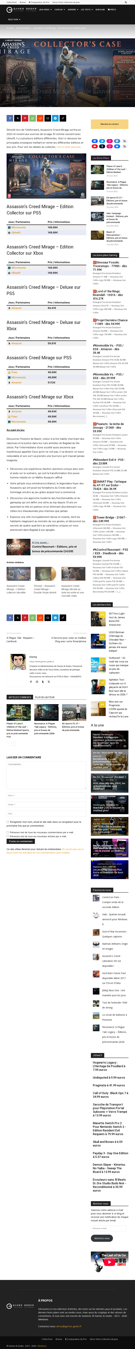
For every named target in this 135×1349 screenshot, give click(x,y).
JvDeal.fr (97, 1055)
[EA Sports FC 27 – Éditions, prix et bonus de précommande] (74, 712)
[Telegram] (55, 118)
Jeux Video (44, 9)
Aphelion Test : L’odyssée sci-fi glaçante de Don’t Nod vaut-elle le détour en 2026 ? (118, 687)
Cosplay (58, 9)
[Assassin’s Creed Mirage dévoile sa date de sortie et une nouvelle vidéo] (73, 574)
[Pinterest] (25, 118)
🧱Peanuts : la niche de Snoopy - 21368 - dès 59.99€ (108, 427)
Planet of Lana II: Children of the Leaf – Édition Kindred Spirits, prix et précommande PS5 (18, 730)
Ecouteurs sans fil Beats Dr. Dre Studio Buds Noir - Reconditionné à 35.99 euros (109, 1185)
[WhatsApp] (32, 118)
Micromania (19, 227)
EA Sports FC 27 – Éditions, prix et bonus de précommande (73, 726)
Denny (13, 106)
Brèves (23, 2)
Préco (113, 9)
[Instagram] (38, 682)
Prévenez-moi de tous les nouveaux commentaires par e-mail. (42, 832)
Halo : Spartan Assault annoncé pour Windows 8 (114, 919)
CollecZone (12, 2)
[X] (17, 118)
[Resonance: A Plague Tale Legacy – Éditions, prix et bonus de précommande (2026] (46, 712)
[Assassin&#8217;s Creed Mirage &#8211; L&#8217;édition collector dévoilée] (19, 574)
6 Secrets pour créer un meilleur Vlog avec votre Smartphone (69, 639)
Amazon (17, 308)
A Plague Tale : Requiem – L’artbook (21, 639)
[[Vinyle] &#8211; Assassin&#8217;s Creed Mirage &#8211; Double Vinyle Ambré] (46, 574)
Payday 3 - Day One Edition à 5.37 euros (110, 1155)
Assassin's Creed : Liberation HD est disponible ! (111, 960)
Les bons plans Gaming (105, 255)
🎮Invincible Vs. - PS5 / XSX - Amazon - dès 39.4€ (108, 349)
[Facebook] (10, 118)
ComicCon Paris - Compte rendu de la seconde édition (112, 902)
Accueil (10, 28)
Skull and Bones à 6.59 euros (107, 1143)
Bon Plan (100, 9)
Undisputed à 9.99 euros (109, 1077)
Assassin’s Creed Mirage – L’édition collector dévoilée (16, 589)
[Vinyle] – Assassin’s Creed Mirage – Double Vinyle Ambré (45, 589)
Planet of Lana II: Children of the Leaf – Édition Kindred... (117, 169)
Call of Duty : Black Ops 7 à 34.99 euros (110, 1094)
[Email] (47, 118)
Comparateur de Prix (39, 2)
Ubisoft (16, 232)
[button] (125, 2)
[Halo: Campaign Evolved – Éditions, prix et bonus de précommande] (97, 216)
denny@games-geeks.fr (68, 1326)
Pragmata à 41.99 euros (109, 1085)
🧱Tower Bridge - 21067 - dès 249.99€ (110, 519)
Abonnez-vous (102, 1238)
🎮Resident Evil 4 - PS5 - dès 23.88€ (109, 461)
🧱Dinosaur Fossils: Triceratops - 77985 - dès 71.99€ (110, 266)
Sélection (13, 19)
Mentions (43, 1319)
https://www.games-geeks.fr (41, 661)
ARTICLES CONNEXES (20, 697)
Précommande (23, 28)
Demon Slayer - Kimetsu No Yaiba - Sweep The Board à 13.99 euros (109, 1168)
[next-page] (14, 743)
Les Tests (86, 9)
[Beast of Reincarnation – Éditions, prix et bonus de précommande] (97, 235)
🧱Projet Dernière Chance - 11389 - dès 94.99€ (110, 322)
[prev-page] (9, 743)
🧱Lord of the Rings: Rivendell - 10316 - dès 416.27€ (108, 295)
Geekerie (72, 9)
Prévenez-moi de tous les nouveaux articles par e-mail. (38, 836)
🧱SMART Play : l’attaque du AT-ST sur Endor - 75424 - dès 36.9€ (109, 485)
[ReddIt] (40, 118)
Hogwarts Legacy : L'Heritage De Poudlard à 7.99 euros (109, 1066)
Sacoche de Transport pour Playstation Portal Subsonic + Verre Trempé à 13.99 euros (110, 1110)
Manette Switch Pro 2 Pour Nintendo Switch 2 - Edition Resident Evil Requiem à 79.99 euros (109, 1128)
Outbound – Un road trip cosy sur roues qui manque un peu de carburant (118, 665)
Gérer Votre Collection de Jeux (66, 2)
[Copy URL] (63, 118)
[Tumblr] (44, 682)
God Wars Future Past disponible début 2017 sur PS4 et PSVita (114, 978)
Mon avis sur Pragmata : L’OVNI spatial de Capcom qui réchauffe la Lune (118, 709)
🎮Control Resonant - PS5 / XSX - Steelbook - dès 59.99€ (110, 553)
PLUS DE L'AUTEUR (44, 697)
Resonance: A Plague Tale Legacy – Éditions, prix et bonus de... (117, 185)
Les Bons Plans (101, 158)
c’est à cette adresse (68, 146)
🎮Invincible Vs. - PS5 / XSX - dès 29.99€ (108, 376)
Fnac (14, 372)
